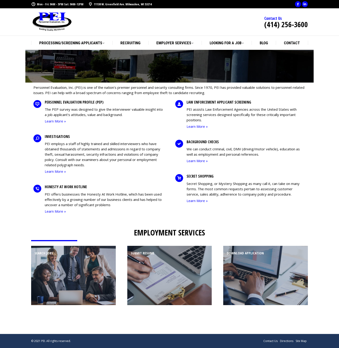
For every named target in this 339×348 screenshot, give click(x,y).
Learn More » (55, 121)
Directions (286, 341)
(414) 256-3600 (286, 24)
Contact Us (270, 341)
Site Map (301, 341)
